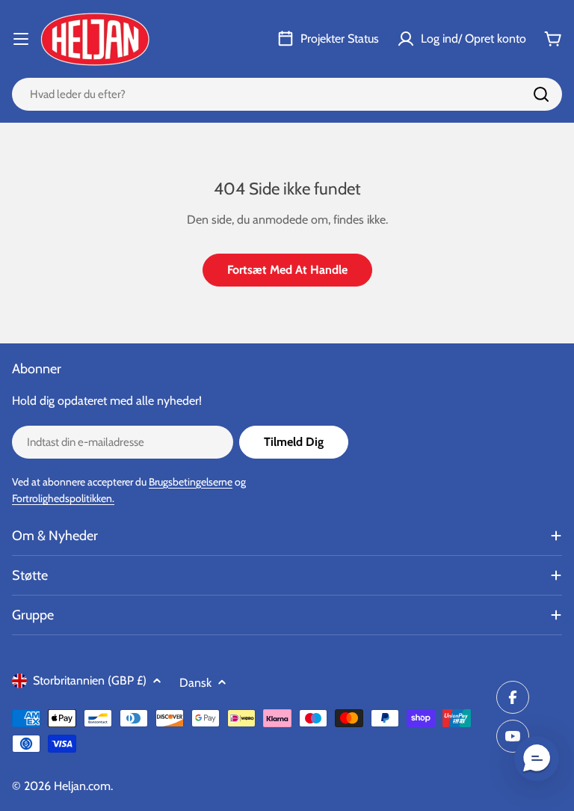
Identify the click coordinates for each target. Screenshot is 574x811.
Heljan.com (82, 786)
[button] (536, 758)
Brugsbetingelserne (190, 482)
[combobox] (287, 94)
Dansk (195, 683)
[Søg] (541, 94)
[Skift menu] (21, 39)
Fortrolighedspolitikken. (63, 498)
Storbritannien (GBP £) (89, 680)
